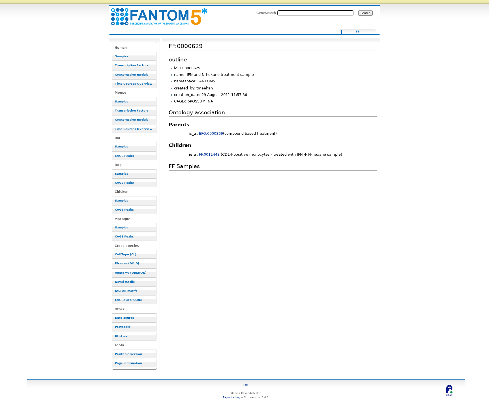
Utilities (121, 336)
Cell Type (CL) (125, 254)
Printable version (128, 354)
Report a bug (232, 397)
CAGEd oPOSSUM (128, 299)
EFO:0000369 (211, 133)
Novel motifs (125, 281)
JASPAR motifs (126, 290)
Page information (128, 363)
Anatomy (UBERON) (131, 272)
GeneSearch (266, 13)
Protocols (122, 326)
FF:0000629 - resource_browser (155, 13)
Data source (124, 317)
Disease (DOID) (127, 263)
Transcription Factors (132, 65)
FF (358, 31)
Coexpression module (132, 74)
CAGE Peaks (124, 155)
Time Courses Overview (133, 83)
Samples (121, 56)
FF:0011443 (209, 154)
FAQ (245, 385)
